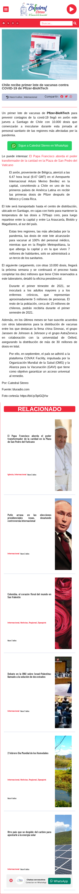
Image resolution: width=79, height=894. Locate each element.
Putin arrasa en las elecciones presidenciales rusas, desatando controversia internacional (29, 517)
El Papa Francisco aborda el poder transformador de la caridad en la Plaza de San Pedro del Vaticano (39, 161)
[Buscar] (75, 23)
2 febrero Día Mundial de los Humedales (28, 753)
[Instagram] (13, 23)
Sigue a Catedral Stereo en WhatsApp (43, 145)
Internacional (30, 97)
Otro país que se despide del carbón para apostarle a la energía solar (29, 833)
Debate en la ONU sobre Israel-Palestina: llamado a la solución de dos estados (29, 675)
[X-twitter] (8, 23)
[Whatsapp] (17, 23)
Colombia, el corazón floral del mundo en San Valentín (29, 595)
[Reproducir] (71, 9)
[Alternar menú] (6, 9)
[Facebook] (4, 23)
